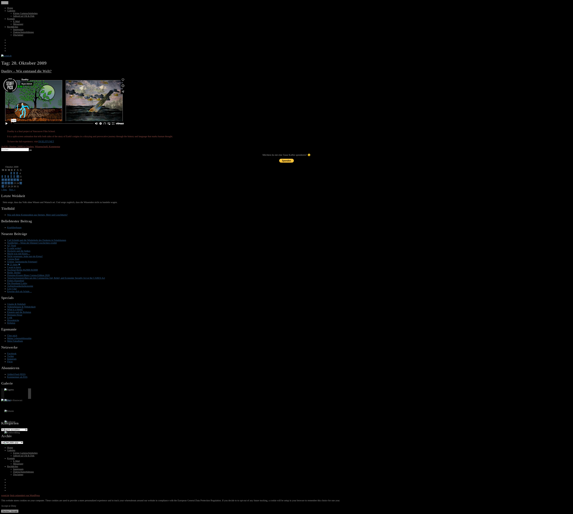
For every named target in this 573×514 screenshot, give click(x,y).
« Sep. (4, 189)
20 (6, 183)
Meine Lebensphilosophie (19, 338)
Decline (5, 511)
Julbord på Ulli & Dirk (23, 16)
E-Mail (16, 21)
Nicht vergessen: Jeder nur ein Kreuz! (25, 256)
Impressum (18, 29)
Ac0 (3, 146)
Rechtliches (12, 27)
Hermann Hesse (14, 315)
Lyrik (9, 317)
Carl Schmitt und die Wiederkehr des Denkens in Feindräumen (36, 240)
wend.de (5, 495)
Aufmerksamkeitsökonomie (20, 286)
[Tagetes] (9, 389)
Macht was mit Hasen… (18, 253)
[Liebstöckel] (11, 443)
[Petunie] (9, 411)
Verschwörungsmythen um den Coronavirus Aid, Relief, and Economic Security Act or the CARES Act (56, 278)
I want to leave (14, 267)
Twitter (10, 356)
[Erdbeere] (9, 422)
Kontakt (11, 18)
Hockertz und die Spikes (18, 251)
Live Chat (12, 288)
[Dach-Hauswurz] (13, 400)
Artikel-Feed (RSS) (16, 374)
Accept (14, 511)
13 (6, 180)
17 (18, 180)
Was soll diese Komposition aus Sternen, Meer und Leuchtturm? (37, 215)
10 (18, 176)
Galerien (11, 10)
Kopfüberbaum (14, 227)
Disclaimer (18, 35)
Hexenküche (13, 320)
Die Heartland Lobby (17, 283)
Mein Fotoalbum (15, 341)
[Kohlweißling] (12, 432)
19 (3, 183)
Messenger (18, 24)
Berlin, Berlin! (14, 272)
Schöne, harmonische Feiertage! (22, 261)
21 (9, 183)
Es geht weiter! (14, 248)
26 (3, 186)
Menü (4, 3)
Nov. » (12, 189)
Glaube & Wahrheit (16, 304)
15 (12, 180)
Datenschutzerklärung (23, 32)
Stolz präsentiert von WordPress (25, 495)
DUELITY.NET (46, 141)
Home (10, 8)
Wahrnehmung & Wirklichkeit (21, 307)
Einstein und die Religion (19, 312)
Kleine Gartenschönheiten (25, 13)
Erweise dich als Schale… (19, 291)
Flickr (10, 361)
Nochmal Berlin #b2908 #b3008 (22, 270)
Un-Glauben (28, 146)
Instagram (11, 359)
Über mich (12, 335)
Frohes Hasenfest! (15, 280)
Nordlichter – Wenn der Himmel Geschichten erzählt (32, 243)
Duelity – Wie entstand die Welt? (26, 71)
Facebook (11, 353)
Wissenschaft (41, 146)
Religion (11, 323)
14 (9, 180)
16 (15, 180)
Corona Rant (13, 259)
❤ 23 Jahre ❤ (13, 264)
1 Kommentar (53, 146)
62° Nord (11, 245)
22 (12, 183)
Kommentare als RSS (17, 377)
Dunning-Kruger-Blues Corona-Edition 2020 (28, 275)
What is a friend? (15, 309)
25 (21, 183)
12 (3, 180)
